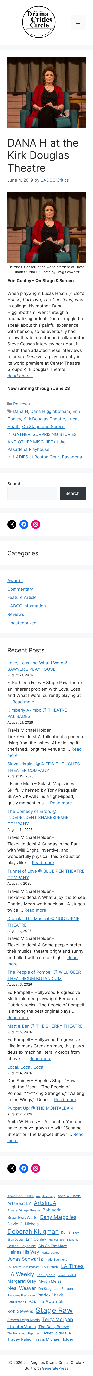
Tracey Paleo (19, 1339)
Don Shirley (70, 1232)
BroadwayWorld (22, 1217)
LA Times (72, 1266)
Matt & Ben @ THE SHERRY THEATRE (45, 1026)
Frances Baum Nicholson (64, 1239)
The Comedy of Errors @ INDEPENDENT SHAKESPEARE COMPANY (37, 817)
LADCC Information (26, 605)
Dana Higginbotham (50, 411)
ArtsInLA (45, 1203)
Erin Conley (36, 1239)
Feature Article (22, 597)
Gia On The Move (52, 1246)
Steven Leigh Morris (23, 1320)
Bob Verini (52, 1209)
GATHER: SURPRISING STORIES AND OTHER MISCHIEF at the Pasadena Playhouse (42, 442)
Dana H (20, 411)
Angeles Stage (45, 1196)
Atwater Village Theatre (23, 1210)
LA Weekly (20, 1274)
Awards (15, 580)
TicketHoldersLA (56, 1333)
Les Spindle (46, 1275)
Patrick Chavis (50, 1295)
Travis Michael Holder (53, 1339)
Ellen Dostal (15, 1239)
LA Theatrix (50, 1267)
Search (14, 483)
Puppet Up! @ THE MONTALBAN (40, 1108)
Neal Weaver (21, 1288)
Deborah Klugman (33, 1231)
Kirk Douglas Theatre (44, 418)
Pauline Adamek (45, 1301)
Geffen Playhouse (21, 1246)
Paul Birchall (16, 1302)
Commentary (20, 589)
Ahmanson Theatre (20, 1196)
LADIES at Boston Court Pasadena (47, 456)
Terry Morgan (57, 1319)
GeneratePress (55, 1368)
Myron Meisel (50, 1281)
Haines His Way (23, 1252)
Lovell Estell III (67, 1275)
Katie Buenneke (56, 1259)
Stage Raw (54, 1310)
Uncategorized (22, 622)
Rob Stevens (20, 1311)
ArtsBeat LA (19, 1203)
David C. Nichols (23, 1223)
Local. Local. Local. (26, 1067)
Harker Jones (50, 1252)
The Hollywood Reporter (23, 1333)
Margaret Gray (21, 1281)
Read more (23, 701)
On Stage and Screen (43, 426)
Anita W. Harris (69, 1196)
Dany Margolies (58, 1217)
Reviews (21, 403)
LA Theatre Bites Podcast (23, 1267)
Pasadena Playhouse (21, 1295)
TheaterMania (21, 1326)
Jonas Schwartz (25, 1259)
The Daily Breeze (53, 1326)
